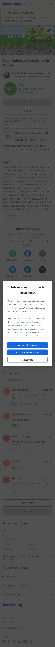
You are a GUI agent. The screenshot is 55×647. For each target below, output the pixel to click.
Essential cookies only (27, 352)
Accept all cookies (27, 345)
